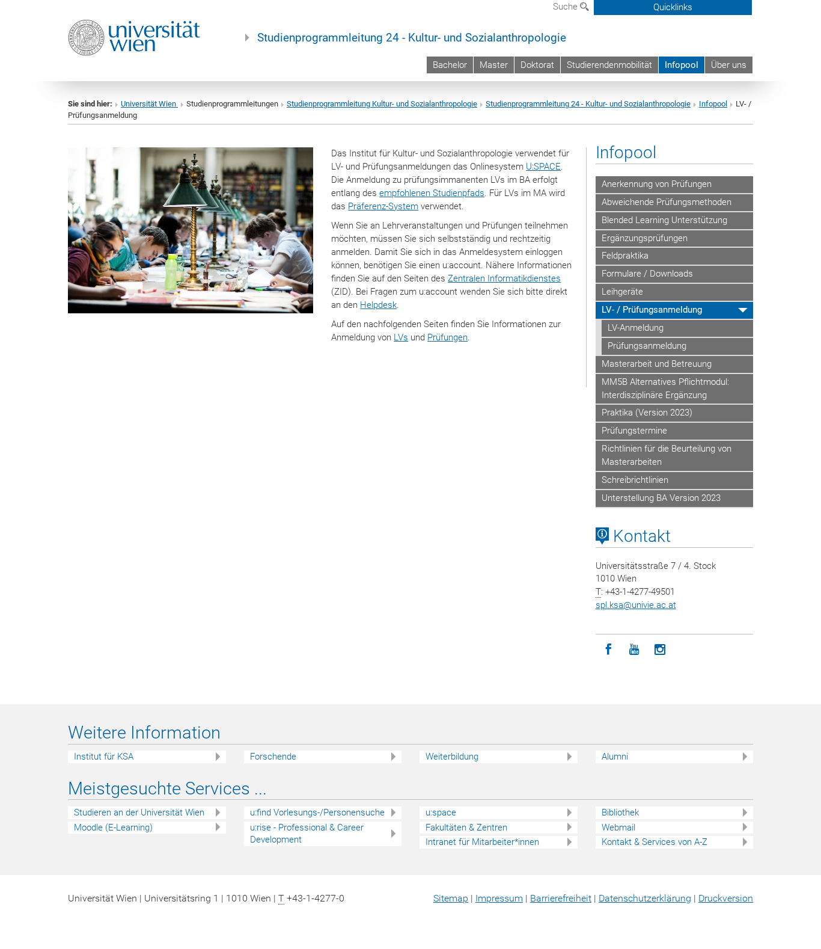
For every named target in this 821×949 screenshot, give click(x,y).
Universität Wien (149, 103)
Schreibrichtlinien (635, 480)
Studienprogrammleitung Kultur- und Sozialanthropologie (382, 103)
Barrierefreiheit (560, 898)
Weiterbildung (452, 756)
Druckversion (725, 898)
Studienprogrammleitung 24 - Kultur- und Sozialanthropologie (411, 38)
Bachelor (450, 65)
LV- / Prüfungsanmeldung (652, 309)
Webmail (618, 827)
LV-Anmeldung (636, 327)
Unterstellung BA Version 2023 (661, 498)
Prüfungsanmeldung (647, 345)
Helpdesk (378, 304)
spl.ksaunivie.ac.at (636, 605)
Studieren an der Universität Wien (139, 812)
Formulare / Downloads (647, 273)
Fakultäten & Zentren (466, 827)
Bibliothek (620, 812)
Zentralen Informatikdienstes (504, 278)
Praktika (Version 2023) (647, 412)
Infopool (681, 65)
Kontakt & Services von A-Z (654, 842)
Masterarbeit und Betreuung (657, 363)
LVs (401, 337)
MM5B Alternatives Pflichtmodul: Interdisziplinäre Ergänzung (665, 388)
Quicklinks (672, 7)
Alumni (615, 756)
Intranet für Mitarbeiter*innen (482, 842)
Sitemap (450, 898)
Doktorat (537, 65)
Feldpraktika (625, 255)
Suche (566, 6)
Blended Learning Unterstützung (664, 220)
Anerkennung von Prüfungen (657, 184)
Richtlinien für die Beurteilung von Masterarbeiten (666, 455)
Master (494, 65)
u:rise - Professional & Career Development (307, 834)
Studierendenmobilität (609, 65)
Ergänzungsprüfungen (645, 238)
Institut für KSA (103, 756)
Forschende (273, 756)
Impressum (499, 898)
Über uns (728, 65)
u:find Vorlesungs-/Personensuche (317, 812)
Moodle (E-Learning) (113, 827)
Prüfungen (447, 337)
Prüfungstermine (634, 430)
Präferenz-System (383, 206)
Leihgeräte (622, 291)
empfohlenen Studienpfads (431, 193)
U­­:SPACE (543, 166)
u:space (441, 812)
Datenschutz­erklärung (645, 898)
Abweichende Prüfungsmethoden (666, 202)
